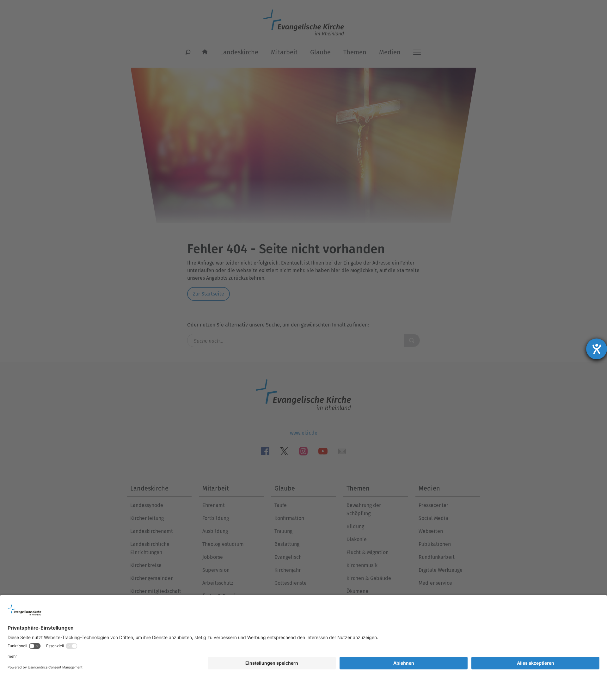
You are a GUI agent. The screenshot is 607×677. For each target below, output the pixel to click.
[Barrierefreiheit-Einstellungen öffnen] (596, 348)
